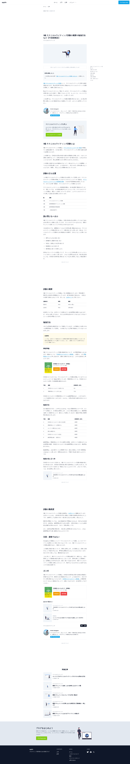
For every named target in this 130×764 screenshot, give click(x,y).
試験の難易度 (93, 76)
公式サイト (69, 297)
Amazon (56, 369)
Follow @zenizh (55, 115)
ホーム (55, 2)
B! (85, 626)
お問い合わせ (72, 760)
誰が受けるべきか (94, 71)
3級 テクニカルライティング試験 (52, 83)
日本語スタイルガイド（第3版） (65, 354)
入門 (61, 2)
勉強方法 (92, 75)
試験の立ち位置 (93, 69)
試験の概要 (92, 73)
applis (4, 2)
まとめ (91, 80)
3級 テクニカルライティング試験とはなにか (66, 76)
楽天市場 (64, 369)
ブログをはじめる (124, 2)
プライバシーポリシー (74, 758)
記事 (66, 2)
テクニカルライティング (49, 40)
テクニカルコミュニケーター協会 (73, 148)
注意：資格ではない (94, 78)
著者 (70, 756)
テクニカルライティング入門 (54, 134)
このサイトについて (74, 754)
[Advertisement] (65, 22)
